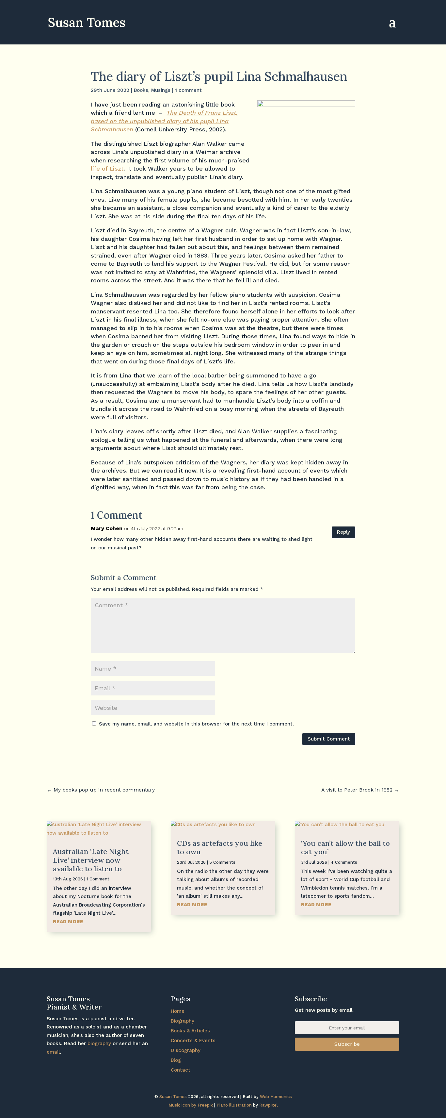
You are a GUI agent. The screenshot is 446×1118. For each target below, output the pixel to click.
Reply (343, 532)
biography (99, 1043)
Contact (180, 1070)
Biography (182, 1021)
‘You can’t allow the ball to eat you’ (345, 847)
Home (177, 1011)
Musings (160, 90)
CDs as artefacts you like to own (219, 847)
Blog (176, 1060)
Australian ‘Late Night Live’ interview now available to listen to (91, 860)
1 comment (188, 90)
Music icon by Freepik (190, 1105)
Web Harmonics (276, 1096)
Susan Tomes (173, 1096)
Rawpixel (268, 1105)
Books (141, 90)
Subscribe (347, 1044)
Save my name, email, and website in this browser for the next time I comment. (196, 724)
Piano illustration (234, 1105)
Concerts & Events (193, 1040)
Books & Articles (190, 1031)
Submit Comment (329, 739)
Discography (185, 1050)
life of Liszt (107, 168)
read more (68, 922)
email (53, 1052)
